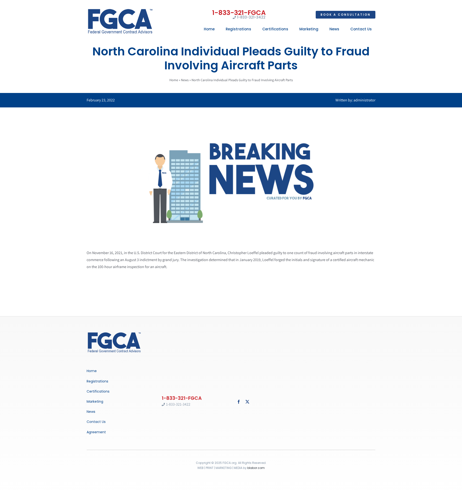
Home (173, 80)
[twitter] (247, 402)
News (185, 80)
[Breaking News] (114, 332)
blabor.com (256, 468)
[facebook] (239, 402)
